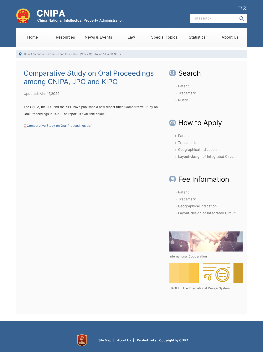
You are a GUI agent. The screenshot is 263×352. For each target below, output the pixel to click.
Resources (65, 37)
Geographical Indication (197, 150)
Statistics (197, 37)
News (117, 54)
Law (131, 37)
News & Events (98, 37)
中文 (242, 8)
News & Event (103, 54)
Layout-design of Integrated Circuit (207, 156)
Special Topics (164, 37)
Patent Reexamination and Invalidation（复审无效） (63, 54)
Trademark (187, 93)
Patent (183, 86)
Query (183, 100)
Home (32, 37)
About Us (230, 37)
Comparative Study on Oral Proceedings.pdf (59, 125)
